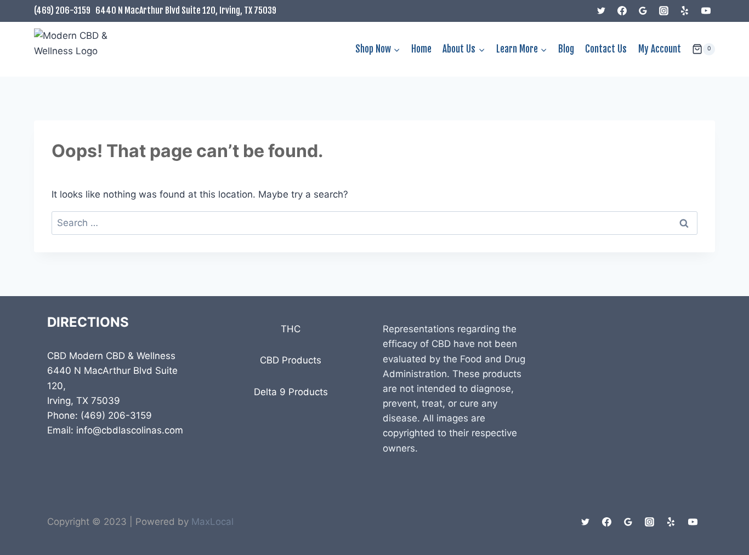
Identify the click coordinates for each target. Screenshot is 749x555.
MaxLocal (212, 521)
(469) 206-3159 (62, 10)
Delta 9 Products (291, 391)
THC (290, 328)
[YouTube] (705, 11)
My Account (659, 49)
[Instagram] (664, 11)
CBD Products (290, 360)
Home (421, 49)
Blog (566, 49)
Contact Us (606, 49)
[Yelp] (685, 11)
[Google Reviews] (643, 11)
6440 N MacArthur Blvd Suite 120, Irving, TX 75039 (185, 10)
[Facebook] (622, 11)
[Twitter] (601, 11)
